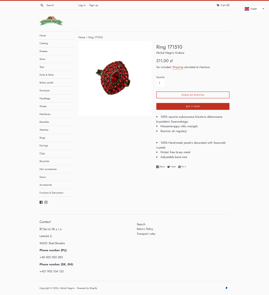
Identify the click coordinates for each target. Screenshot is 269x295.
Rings (42, 137)
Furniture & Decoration (51, 192)
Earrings (44, 145)
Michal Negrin (67, 288)
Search (141, 224)
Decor (43, 177)
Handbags (45, 98)
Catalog (44, 43)
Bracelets (44, 122)
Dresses (43, 51)
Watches (44, 130)
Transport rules (146, 234)
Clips (42, 153)
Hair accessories (48, 169)
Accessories (46, 185)
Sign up (93, 5)
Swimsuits (45, 90)
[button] (254, 8)
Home (43, 35)
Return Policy (145, 229)
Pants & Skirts (47, 75)
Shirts (42, 59)
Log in (81, 5)
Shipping (177, 67)
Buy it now (193, 106)
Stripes (43, 106)
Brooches (44, 161)
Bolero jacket (46, 82)
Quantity (160, 77)
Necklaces (45, 114)
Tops (42, 67)
